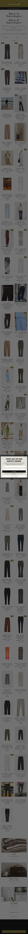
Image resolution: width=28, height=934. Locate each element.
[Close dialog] (26, 457)
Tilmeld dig (14, 471)
